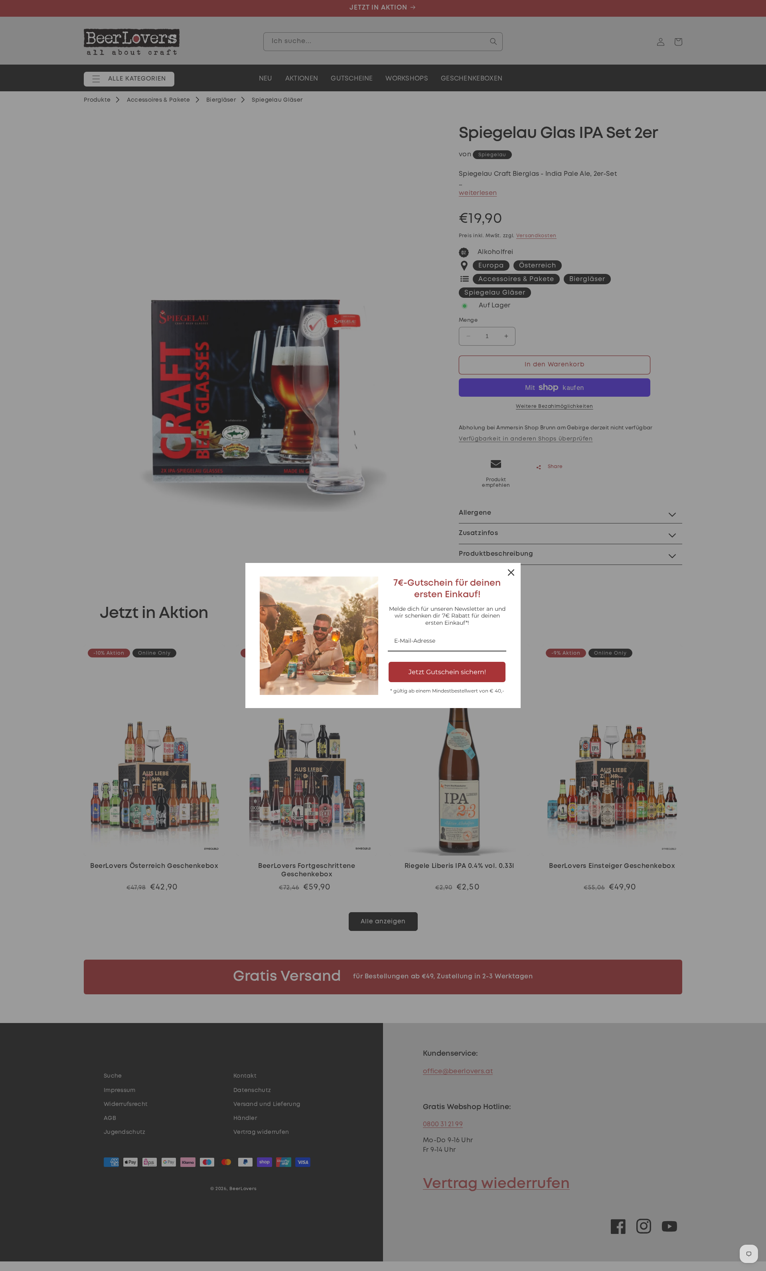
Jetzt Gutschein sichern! (447, 672)
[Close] (511, 572)
